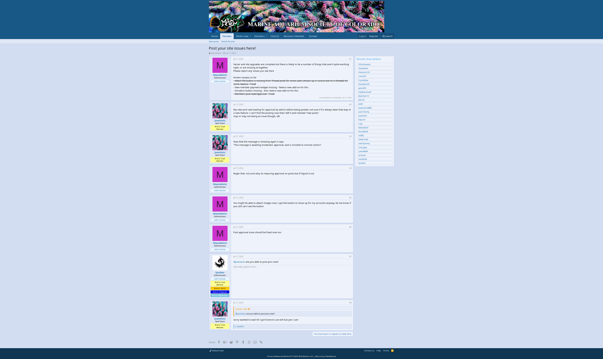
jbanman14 (363, 95)
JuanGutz (220, 120)
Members (259, 36)
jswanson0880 (365, 107)
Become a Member (294, 36)
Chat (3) (275, 36)
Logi (360, 123)
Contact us (369, 350)
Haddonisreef (364, 92)
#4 (350, 168)
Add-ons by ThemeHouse (325, 356)
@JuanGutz (239, 261)
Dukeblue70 (363, 84)
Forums (227, 36)
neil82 (361, 135)
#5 (350, 197)
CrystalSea (363, 80)
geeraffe (362, 88)
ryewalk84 (363, 151)
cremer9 (362, 76)
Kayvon (361, 119)
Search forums (228, 41)
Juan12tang (363, 111)
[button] (250, 36)
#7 (350, 256)
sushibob (362, 159)
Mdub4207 (363, 127)
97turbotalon (364, 64)
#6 (350, 227)
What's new (242, 36)
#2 (350, 104)
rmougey (362, 147)
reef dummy (364, 143)
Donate (313, 36)
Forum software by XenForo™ (290, 356)
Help (378, 350)
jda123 (361, 99)
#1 (350, 59)
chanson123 (364, 72)
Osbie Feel (363, 139)
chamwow (363, 68)
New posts (214, 41)
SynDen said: (241, 309)
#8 (350, 302)
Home (214, 36)
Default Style (218, 350)
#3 (350, 136)
